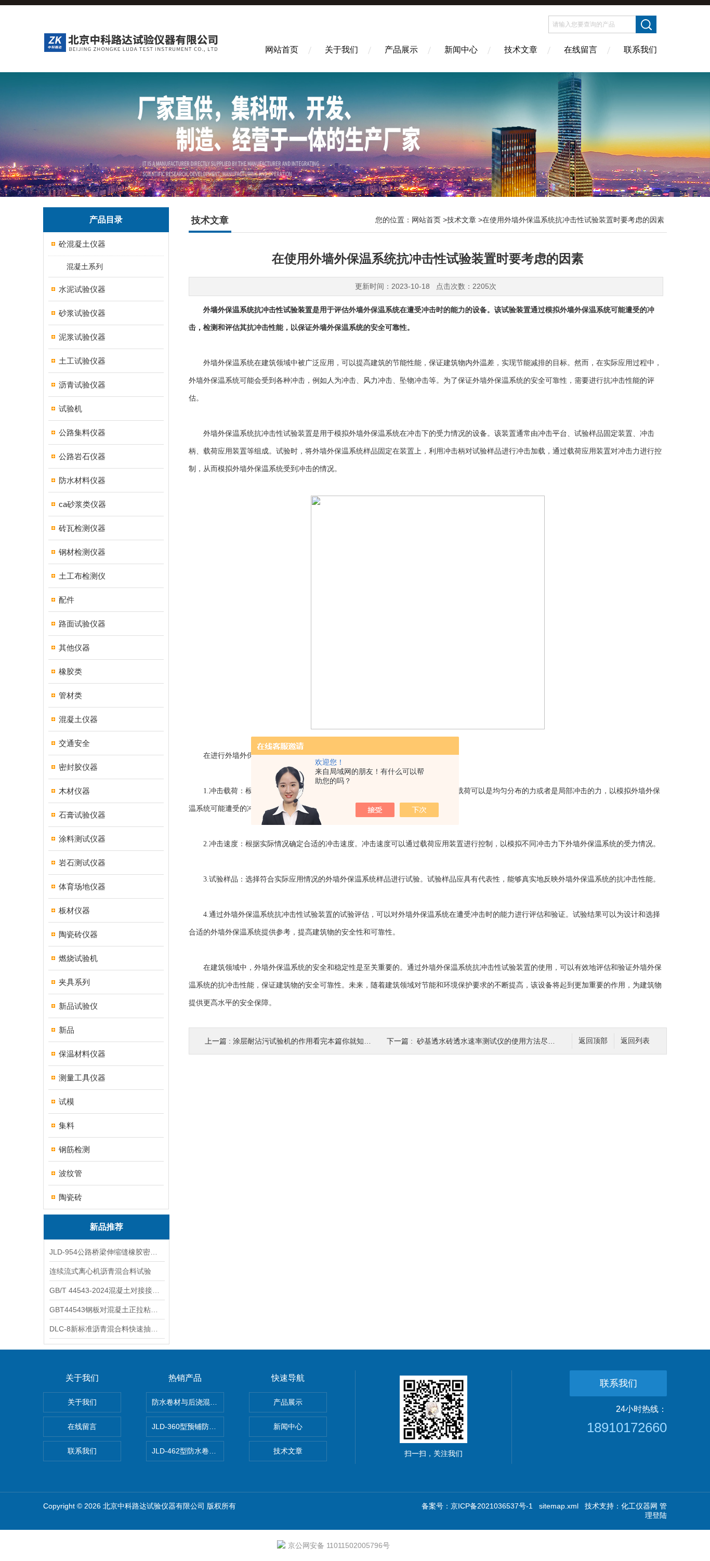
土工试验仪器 (82, 360)
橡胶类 (70, 671)
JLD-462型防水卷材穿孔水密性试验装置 (188, 1451)
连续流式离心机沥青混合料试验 (100, 1271)
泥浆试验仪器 (82, 336)
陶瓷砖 (70, 1197)
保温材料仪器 (82, 1053)
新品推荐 (106, 1226)
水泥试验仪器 (82, 289)
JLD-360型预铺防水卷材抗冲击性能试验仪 (188, 1426)
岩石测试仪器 (82, 862)
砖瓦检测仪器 (82, 528)
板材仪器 (74, 910)
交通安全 (74, 743)
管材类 (70, 695)
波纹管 (70, 1173)
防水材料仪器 (82, 480)
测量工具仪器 (82, 1077)
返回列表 (635, 1041)
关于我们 (341, 49)
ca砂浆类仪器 (82, 504)
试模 (66, 1101)
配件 (66, 599)
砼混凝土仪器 (82, 243)
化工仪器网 (639, 1506)
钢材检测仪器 (82, 552)
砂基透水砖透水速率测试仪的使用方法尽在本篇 (493, 1041)
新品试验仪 (78, 1006)
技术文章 (520, 49)
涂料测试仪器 (82, 838)
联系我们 (640, 49)
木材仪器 (74, 790)
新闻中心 (461, 49)
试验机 (70, 408)
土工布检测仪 (82, 575)
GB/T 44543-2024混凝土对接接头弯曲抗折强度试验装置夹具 (106, 1290)
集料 (66, 1125)
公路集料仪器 (82, 432)
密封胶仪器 (78, 767)
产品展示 (401, 49)
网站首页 (281, 49)
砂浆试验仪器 (82, 313)
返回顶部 (593, 1041)
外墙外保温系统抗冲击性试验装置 (257, 310)
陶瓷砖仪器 (78, 934)
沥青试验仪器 (82, 384)
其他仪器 (74, 647)
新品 (66, 1029)
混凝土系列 (85, 266)
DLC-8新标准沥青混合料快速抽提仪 (106, 1329)
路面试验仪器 (82, 623)
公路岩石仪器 (82, 456)
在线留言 (580, 49)
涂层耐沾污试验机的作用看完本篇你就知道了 (305, 1041)
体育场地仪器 (82, 886)
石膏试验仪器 (82, 814)
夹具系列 (74, 982)
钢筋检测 (74, 1149)
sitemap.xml (558, 1506)
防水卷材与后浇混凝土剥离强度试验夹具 (188, 1402)
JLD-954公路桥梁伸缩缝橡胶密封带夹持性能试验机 (106, 1252)
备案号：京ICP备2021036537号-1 (477, 1506)
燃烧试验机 (78, 958)
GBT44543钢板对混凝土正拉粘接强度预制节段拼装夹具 (106, 1309)
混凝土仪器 (78, 719)
